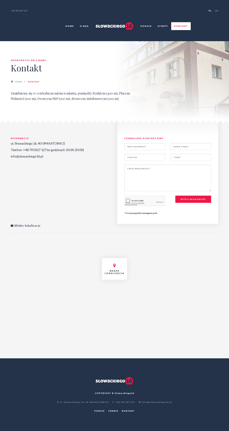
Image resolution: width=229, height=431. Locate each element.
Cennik (113, 411)
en (216, 10)
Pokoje (146, 26)
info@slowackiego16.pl (27, 156)
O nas (84, 26)
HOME (19, 82)
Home (69, 26)
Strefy (163, 26)
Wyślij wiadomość (193, 199)
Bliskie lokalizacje (27, 225)
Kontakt (181, 26)
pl (210, 10)
